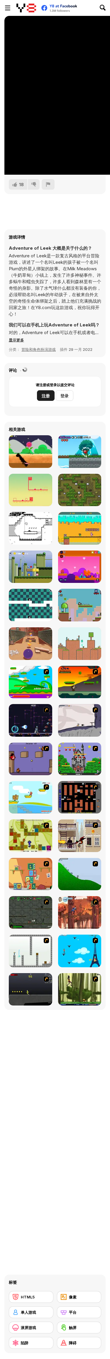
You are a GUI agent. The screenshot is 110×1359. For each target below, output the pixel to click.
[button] (16, 340)
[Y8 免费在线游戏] (26, 8)
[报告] (48, 184)
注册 (46, 395)
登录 (64, 395)
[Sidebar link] (7, 8)
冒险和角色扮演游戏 (38, 349)
